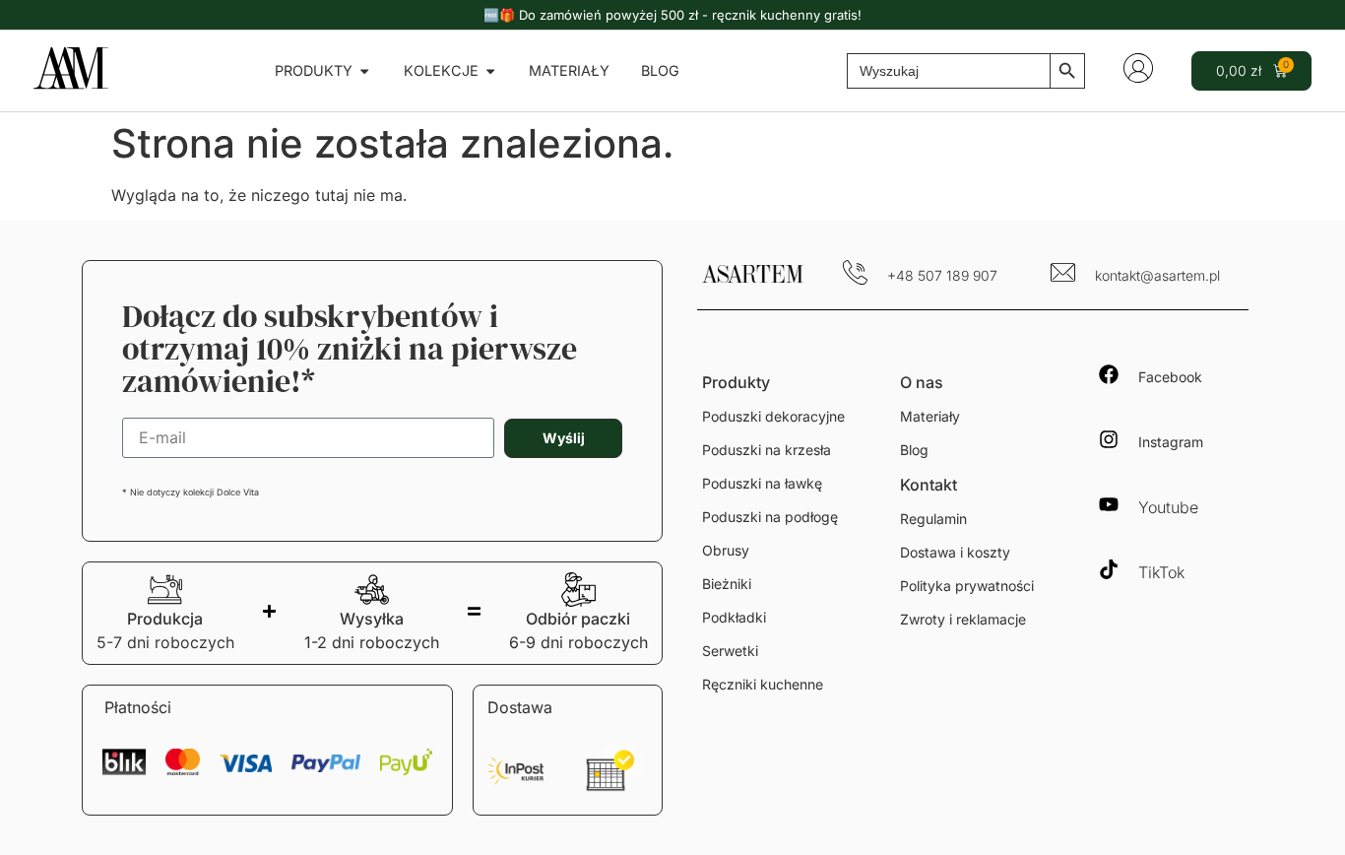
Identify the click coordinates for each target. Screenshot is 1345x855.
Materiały (930, 416)
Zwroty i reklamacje (963, 619)
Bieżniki (726, 583)
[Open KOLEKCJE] (490, 71)
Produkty (736, 382)
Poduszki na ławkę (762, 483)
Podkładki (734, 617)
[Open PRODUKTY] (364, 71)
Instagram (1170, 441)
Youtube (1168, 507)
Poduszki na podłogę (770, 516)
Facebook (1170, 376)
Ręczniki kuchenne (762, 684)
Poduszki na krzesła (766, 449)
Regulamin (933, 518)
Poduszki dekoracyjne (773, 416)
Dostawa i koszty (955, 552)
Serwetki (730, 650)
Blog (914, 449)
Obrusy (725, 550)
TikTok (1161, 572)
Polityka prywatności (967, 585)
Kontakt (928, 484)
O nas (921, 382)
